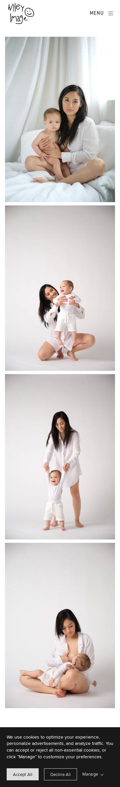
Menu (97, 13)
